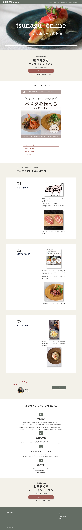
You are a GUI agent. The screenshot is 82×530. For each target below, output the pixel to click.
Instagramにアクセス (41, 451)
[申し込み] (41, 414)
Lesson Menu (56, 2)
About (70, 2)
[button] (41, 145)
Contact (75, 2)
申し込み (41, 419)
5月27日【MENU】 (29, 151)
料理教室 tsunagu (11, 2)
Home (50, 2)
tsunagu (8, 512)
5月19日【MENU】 (29, 148)
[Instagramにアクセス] (41, 446)
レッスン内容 (28, 154)
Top (60, 513)
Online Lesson (64, 2)
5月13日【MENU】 (29, 145)
